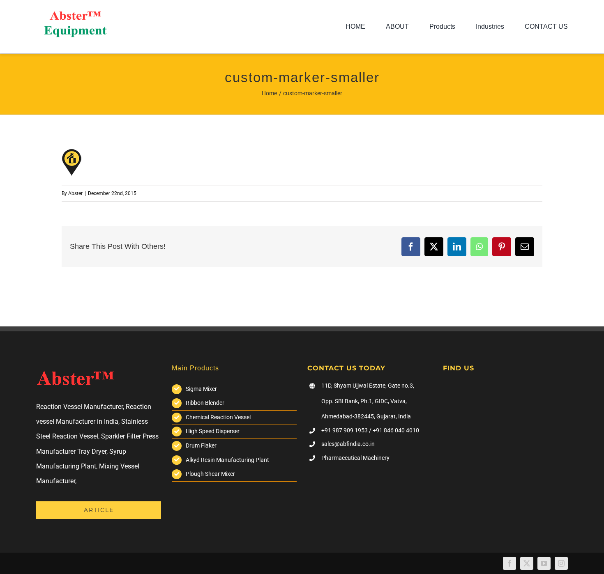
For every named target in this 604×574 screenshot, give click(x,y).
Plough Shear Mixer (210, 474)
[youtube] (544, 563)
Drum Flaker (201, 445)
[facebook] (509, 563)
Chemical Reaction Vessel (218, 417)
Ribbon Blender (205, 403)
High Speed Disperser (213, 431)
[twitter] (526, 563)
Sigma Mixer (201, 389)
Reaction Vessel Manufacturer (79, 407)
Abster (75, 193)
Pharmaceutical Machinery (355, 458)
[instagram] (561, 563)
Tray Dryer (91, 451)
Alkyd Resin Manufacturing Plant (227, 460)
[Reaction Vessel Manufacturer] (75, 14)
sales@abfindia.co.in (348, 444)
